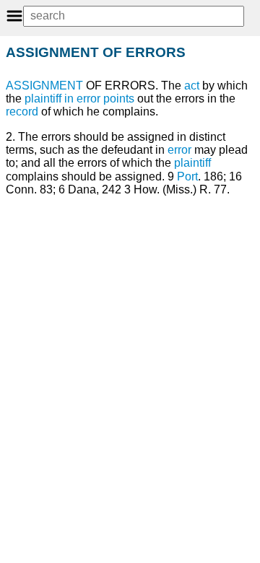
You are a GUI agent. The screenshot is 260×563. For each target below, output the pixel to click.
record (22, 111)
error (179, 150)
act (191, 85)
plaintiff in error (62, 98)
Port (187, 176)
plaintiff (192, 163)
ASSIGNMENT (44, 85)
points (118, 98)
